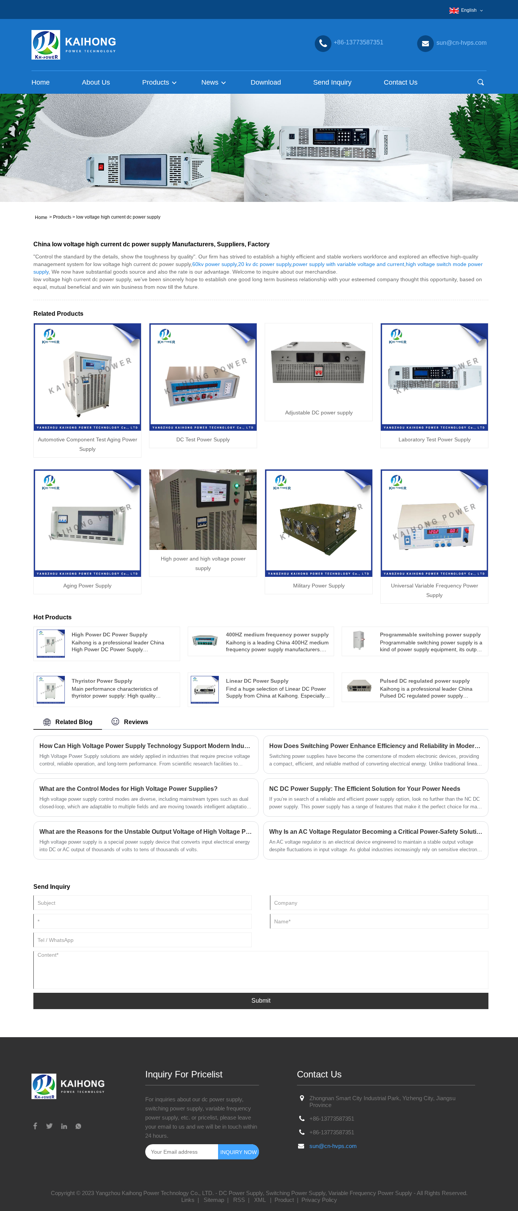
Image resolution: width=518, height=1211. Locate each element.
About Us (96, 82)
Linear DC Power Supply (257, 681)
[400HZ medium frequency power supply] (205, 640)
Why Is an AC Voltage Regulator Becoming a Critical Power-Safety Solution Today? (375, 831)
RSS (239, 1200)
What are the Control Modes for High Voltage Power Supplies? (128, 789)
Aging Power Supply (87, 586)
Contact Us (401, 82)
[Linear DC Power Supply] (205, 689)
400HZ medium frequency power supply (277, 634)
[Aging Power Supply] (87, 523)
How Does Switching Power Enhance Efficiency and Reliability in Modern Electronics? (375, 746)
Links (188, 1200)
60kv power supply (214, 264)
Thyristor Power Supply (102, 681)
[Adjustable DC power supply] (318, 363)
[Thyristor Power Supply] (51, 689)
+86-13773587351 (331, 1118)
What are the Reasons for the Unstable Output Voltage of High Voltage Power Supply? (146, 831)
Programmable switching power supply (430, 634)
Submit (260, 1000)
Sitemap (214, 1200)
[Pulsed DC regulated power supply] (359, 686)
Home (40, 82)
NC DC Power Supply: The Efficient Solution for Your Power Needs (364, 789)
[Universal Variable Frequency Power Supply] (434, 523)
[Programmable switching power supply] (359, 640)
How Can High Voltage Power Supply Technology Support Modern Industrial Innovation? (146, 746)
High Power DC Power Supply (110, 634)
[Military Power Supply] (318, 523)
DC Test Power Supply (203, 439)
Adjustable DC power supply (319, 412)
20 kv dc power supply (264, 264)
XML (259, 1200)
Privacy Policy (319, 1200)
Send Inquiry (332, 82)
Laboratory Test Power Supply (435, 439)
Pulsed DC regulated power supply (425, 681)
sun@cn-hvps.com (333, 1146)
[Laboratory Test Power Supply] (434, 376)
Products (62, 217)
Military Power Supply (319, 586)
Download (266, 82)
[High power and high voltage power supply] (203, 509)
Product (284, 1200)
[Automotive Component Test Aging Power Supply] (87, 376)
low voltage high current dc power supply (118, 217)
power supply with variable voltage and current (348, 264)
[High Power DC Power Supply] (51, 643)
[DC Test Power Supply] (203, 376)
